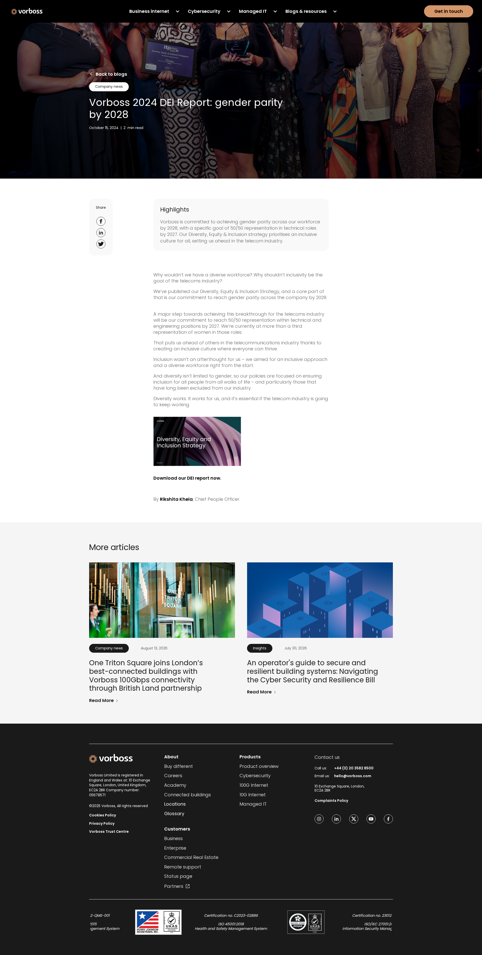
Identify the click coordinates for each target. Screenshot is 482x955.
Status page (178, 876)
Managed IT (253, 11)
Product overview (259, 766)
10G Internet (252, 795)
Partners (173, 886)
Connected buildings (187, 795)
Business (173, 838)
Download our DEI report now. (187, 478)
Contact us (327, 757)
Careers (173, 775)
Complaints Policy (331, 801)
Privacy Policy (101, 823)
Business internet (149, 11)
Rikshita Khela (176, 499)
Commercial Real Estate (191, 857)
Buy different (178, 766)
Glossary (174, 813)
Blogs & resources (306, 11)
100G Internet (253, 785)
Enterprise (175, 848)
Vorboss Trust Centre (109, 831)
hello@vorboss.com (352, 776)
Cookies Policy (102, 815)
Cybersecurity (204, 11)
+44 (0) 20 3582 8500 (354, 768)
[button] (154, 11)
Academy (175, 785)
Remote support (182, 867)
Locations (175, 804)
